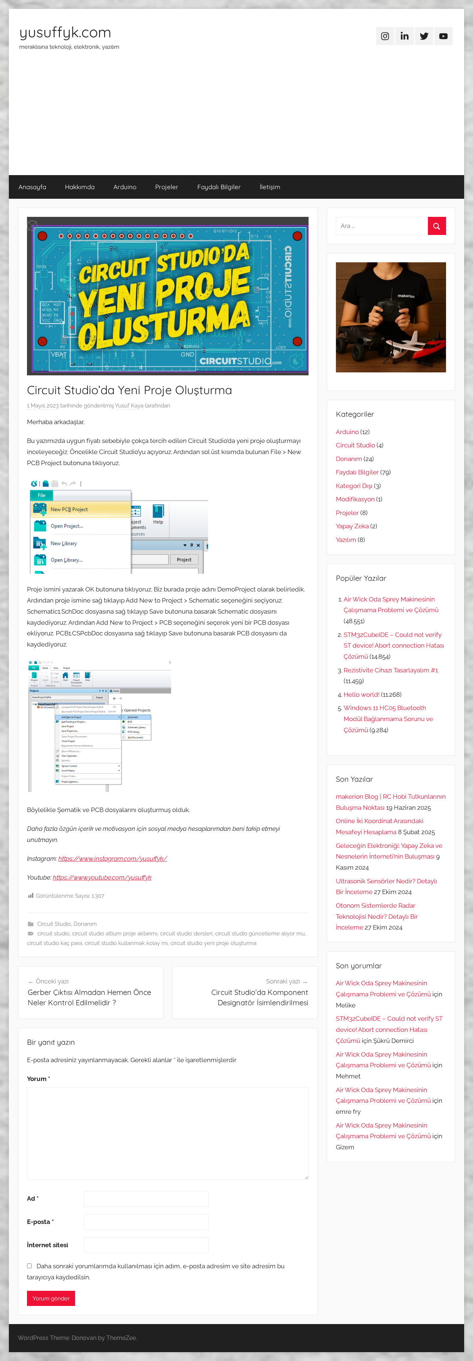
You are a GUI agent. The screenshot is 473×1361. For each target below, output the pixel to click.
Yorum (38, 1078)
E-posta (40, 1221)
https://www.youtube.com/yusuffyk (102, 877)
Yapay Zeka (352, 526)
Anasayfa (32, 187)
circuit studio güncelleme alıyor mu (260, 933)
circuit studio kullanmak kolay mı (126, 943)
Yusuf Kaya (129, 405)
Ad (33, 1198)
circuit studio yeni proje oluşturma (213, 943)
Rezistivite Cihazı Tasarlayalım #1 (391, 670)
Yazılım (346, 539)
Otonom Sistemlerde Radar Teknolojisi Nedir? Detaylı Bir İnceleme (377, 916)
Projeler (166, 187)
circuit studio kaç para (54, 943)
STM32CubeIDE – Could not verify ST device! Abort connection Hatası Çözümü (394, 646)
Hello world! (362, 694)
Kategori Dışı (354, 486)
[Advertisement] (236, 119)
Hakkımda (80, 187)
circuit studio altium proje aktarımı (114, 933)
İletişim (270, 187)
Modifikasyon (355, 499)
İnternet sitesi (47, 1245)
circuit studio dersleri (186, 933)
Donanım (85, 924)
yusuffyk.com (65, 32)
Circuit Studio (54, 924)
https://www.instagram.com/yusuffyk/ (112, 858)
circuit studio (53, 933)
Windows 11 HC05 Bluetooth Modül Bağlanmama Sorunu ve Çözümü (388, 719)
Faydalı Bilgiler (219, 187)
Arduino (124, 187)
